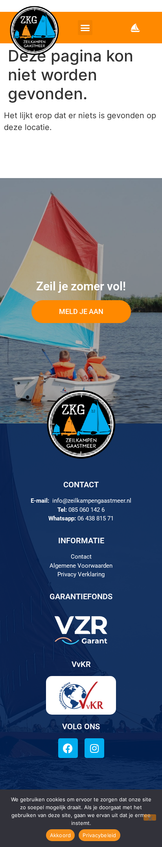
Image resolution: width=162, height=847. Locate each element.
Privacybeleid (99, 835)
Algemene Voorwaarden (81, 565)
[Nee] (150, 817)
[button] (85, 27)
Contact (81, 556)
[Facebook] (68, 748)
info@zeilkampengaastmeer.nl (91, 500)
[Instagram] (94, 748)
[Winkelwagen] (135, 27)
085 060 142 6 (86, 509)
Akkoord (60, 835)
